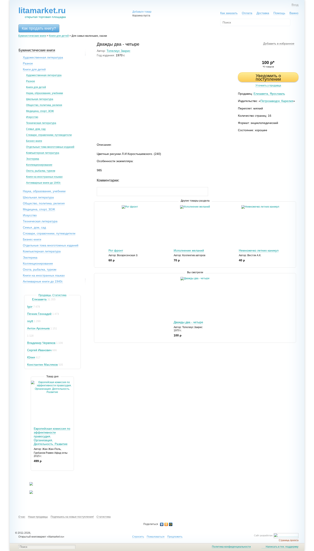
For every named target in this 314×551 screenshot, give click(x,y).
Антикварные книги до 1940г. (43, 182)
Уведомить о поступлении (268, 77)
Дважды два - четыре (188, 322)
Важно (293, 13)
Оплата (247, 13)
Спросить (138, 536)
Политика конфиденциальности (231, 546)
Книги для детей (59, 35)
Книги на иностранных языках (44, 176)
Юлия (31, 357)
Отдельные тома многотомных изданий (50, 146)
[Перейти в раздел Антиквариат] (28, 492)
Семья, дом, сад (35, 129)
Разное (28, 63)
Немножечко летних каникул (259, 250)
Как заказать (229, 13)
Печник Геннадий (39, 313)
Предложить (174, 536)
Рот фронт (116, 250)
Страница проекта (288, 540)
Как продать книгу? (39, 28)
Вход (295, 4)
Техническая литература (41, 123)
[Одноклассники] (166, 524)
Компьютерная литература (42, 152)
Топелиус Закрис (118, 50)
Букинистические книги (32, 35)
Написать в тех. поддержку (282, 546)
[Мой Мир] (171, 524)
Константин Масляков (42, 364)
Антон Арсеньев (38, 328)
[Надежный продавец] (29, 299)
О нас (21, 516)
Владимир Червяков (41, 343)
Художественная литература (43, 57)
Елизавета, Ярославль (269, 93)
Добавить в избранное (278, 43)
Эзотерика (32, 158)
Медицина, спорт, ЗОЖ (40, 111)
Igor (29, 306)
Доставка (263, 13)
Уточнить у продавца (268, 85)
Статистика (59, 295)
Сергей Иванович (39, 350)
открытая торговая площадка (42, 12)
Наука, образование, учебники (44, 93)
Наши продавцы (38, 516)
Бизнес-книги (34, 141)
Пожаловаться (155, 536)
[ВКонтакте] (162, 524)
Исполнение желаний (189, 250)
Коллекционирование (39, 164)
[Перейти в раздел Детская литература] (28, 484)
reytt (30, 321)
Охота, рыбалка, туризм (40, 170)
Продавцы (44, 295)
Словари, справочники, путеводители (49, 135)
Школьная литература (39, 99)
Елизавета (39, 299)
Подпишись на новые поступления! (72, 516)
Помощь (279, 13)
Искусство (32, 117)
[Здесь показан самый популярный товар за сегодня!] (33, 382)
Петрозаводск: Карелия (276, 101)
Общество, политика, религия (44, 105)
